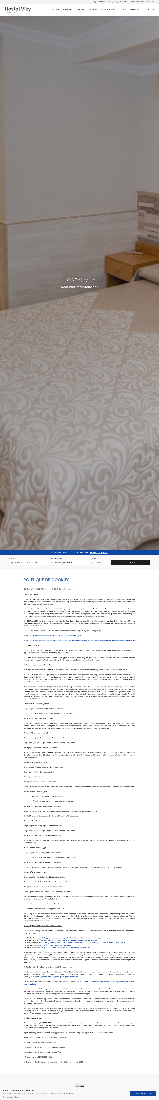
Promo (94, 558)
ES (147, 2)
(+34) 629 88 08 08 (120, 2)
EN (150, 2)
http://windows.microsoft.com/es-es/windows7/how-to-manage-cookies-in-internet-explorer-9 (84, 943)
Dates (12, 558)
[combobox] (28, 562)
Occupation (56, 558)
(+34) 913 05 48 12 (103, 2)
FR (153, 2)
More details (69, 1093)
